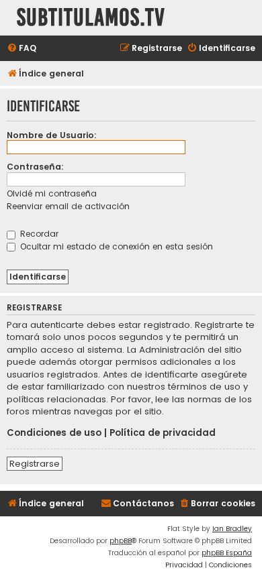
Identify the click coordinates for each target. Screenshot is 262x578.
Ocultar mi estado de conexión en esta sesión (115, 246)
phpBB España (227, 553)
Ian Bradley (232, 529)
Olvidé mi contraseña (52, 193)
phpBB (121, 541)
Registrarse (34, 463)
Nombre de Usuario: (52, 135)
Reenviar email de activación (68, 206)
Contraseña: (35, 166)
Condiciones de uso (54, 433)
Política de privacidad (163, 433)
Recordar (37, 233)
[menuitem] (21, 49)
